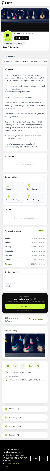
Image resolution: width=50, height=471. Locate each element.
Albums (12, 409)
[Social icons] (37, 366)
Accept (35, 458)
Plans (46, 62)
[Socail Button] (8, 366)
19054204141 (13, 376)
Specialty (25, 62)
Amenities (35, 62)
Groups (12, 435)
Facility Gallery (11, 330)
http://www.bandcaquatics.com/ (20, 372)
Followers (13, 426)
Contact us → (25, 306)
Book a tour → (21, 38)
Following (13, 417)
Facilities (11, 57)
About (17, 62)
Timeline (9, 62)
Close (43, 458)
